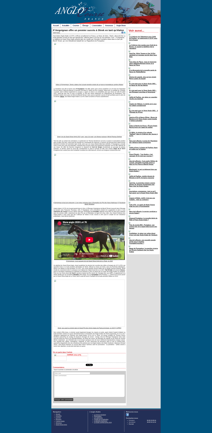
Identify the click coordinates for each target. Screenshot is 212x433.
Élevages (58, 419)
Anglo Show (121, 25)
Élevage (85, 25)
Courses (76, 25)
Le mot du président (100, 415)
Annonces (109, 25)
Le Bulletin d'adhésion (100, 421)
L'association (97, 25)
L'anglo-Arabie (60, 421)
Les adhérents (98, 418)
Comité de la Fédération (101, 419)
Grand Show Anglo (61, 424)
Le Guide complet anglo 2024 (103, 422)
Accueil (56, 25)
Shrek (62, 96)
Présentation (98, 416)
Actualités (65, 25)
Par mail (131, 424)
